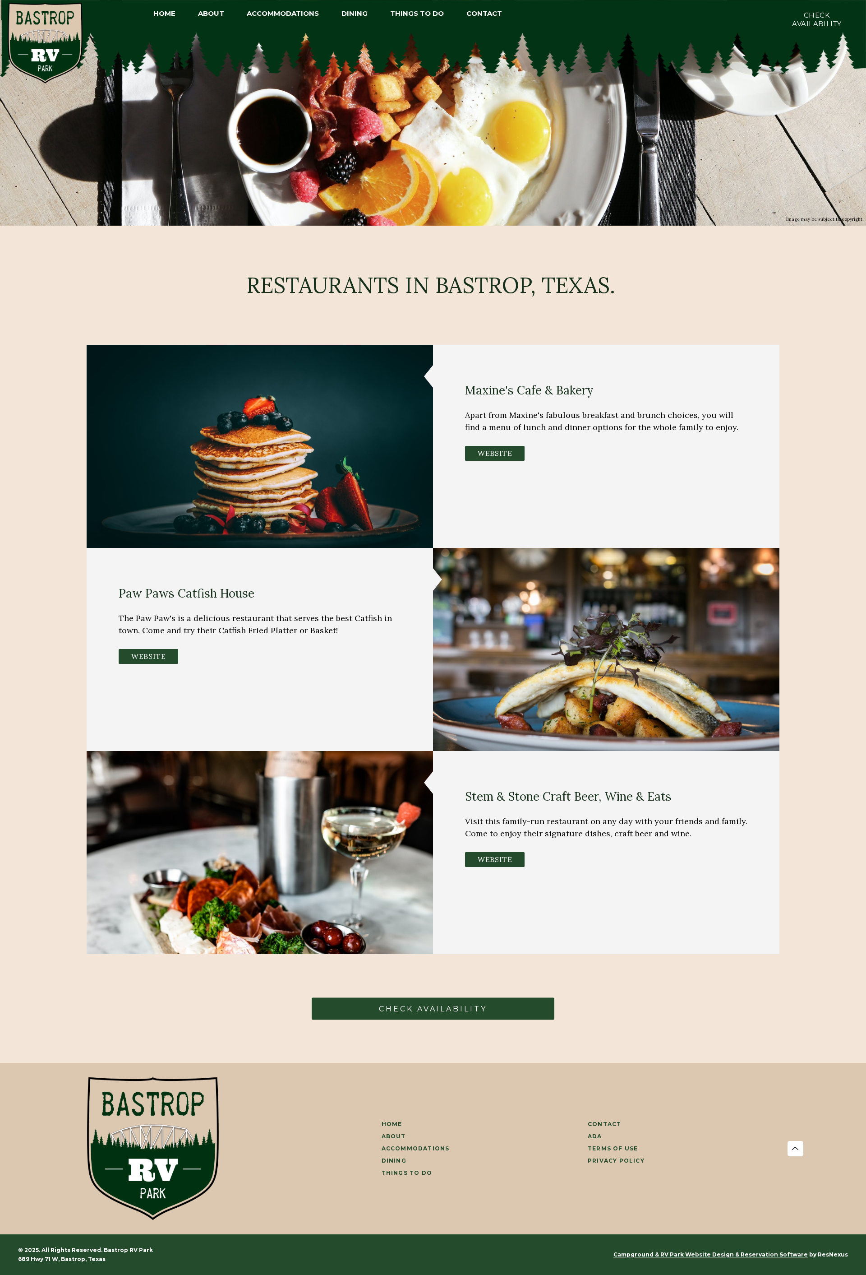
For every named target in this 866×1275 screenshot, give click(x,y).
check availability (816, 19)
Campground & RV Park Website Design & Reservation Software (710, 1254)
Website (495, 453)
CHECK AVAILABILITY (433, 1008)
